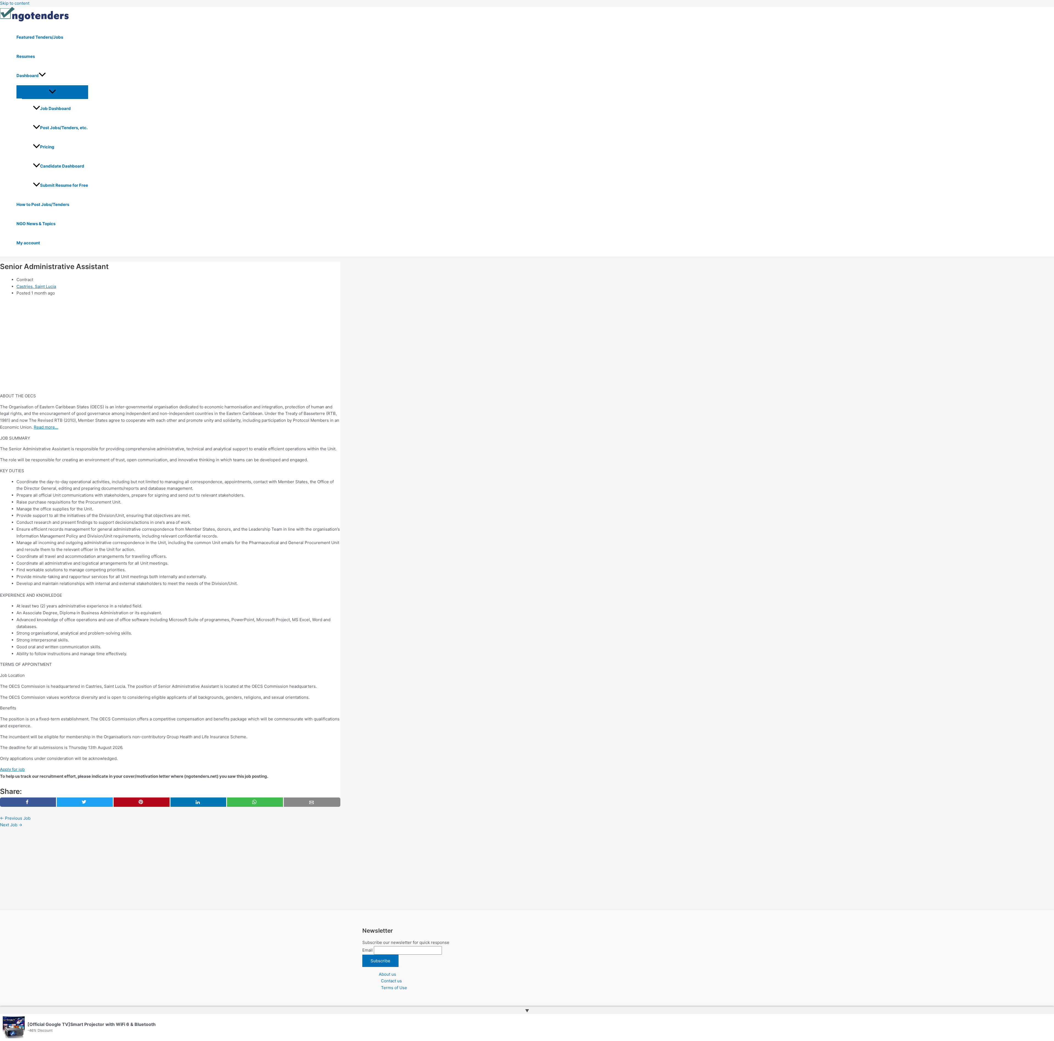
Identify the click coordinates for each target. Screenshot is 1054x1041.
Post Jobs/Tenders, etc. (64, 127)
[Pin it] (142, 802)
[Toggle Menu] (52, 91)
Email (367, 950)
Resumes (25, 56)
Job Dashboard (55, 108)
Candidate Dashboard (62, 166)
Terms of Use (394, 987)
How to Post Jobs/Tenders (42, 204)
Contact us (391, 980)
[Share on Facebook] (28, 802)
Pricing (47, 146)
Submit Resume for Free (64, 185)
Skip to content (14, 3)
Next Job (11, 824)
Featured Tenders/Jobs (39, 37)
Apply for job (12, 769)
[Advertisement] (164, 350)
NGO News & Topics (35, 223)
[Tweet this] (85, 802)
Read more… (46, 427)
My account (28, 242)
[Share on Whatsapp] (255, 802)
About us (387, 974)
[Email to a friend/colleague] (312, 802)
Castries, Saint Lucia (36, 286)
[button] (42, 75)
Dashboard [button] (27, 75)
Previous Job (15, 818)
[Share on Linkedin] (198, 802)
